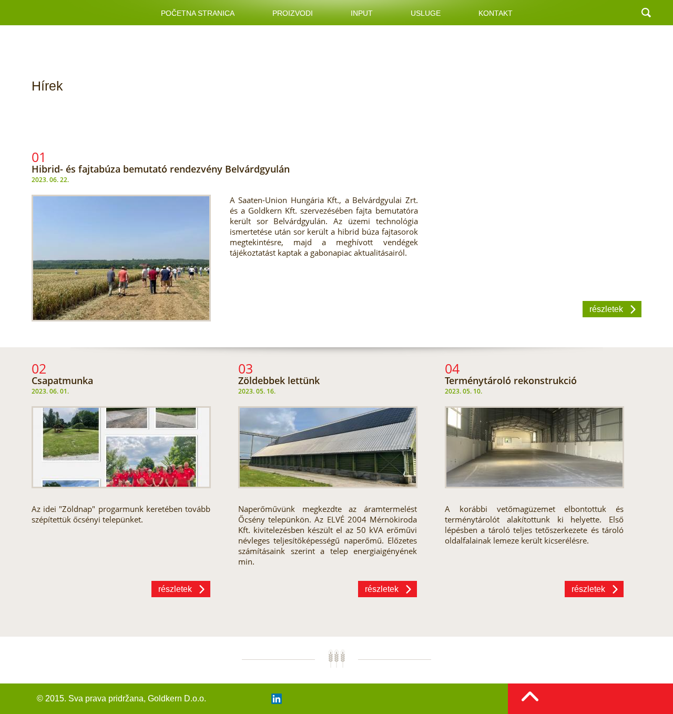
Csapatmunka (62, 380)
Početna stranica (197, 13)
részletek (606, 309)
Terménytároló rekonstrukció (511, 380)
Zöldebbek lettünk (279, 380)
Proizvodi (292, 13)
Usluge (426, 13)
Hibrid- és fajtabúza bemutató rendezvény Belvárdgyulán (161, 169)
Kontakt (495, 13)
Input (362, 13)
